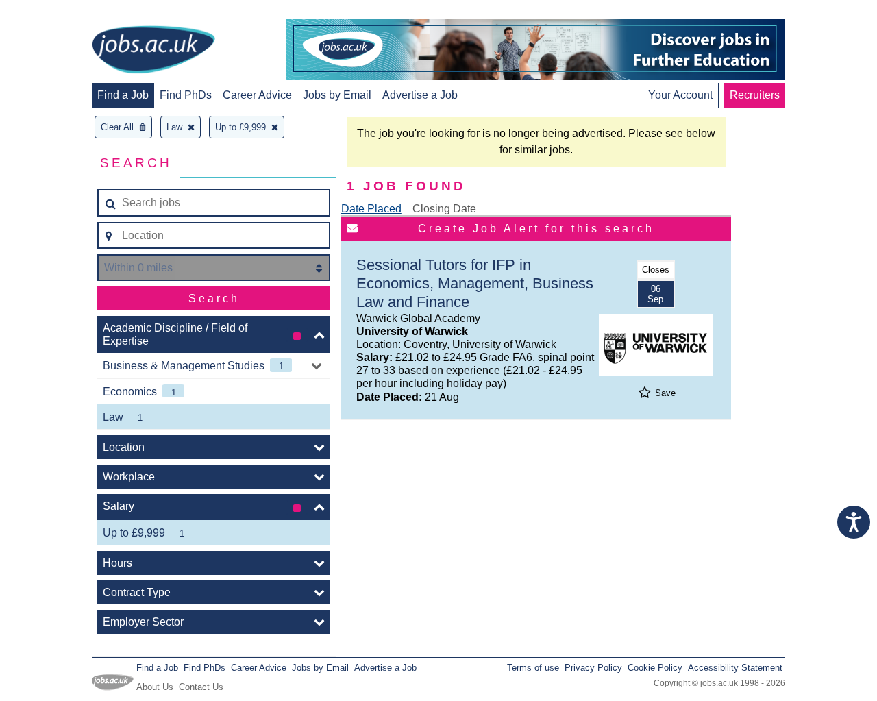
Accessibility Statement (735, 668)
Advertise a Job (420, 95)
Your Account (680, 95)
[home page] (153, 50)
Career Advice (257, 95)
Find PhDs (186, 95)
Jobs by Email (337, 95)
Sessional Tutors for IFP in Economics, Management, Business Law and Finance (474, 283)
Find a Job (123, 95)
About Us (154, 687)
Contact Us (201, 687)
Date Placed (371, 208)
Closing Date (444, 208)
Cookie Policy (655, 668)
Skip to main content (54, 12)
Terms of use (533, 668)
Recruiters (755, 95)
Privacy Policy (593, 668)
